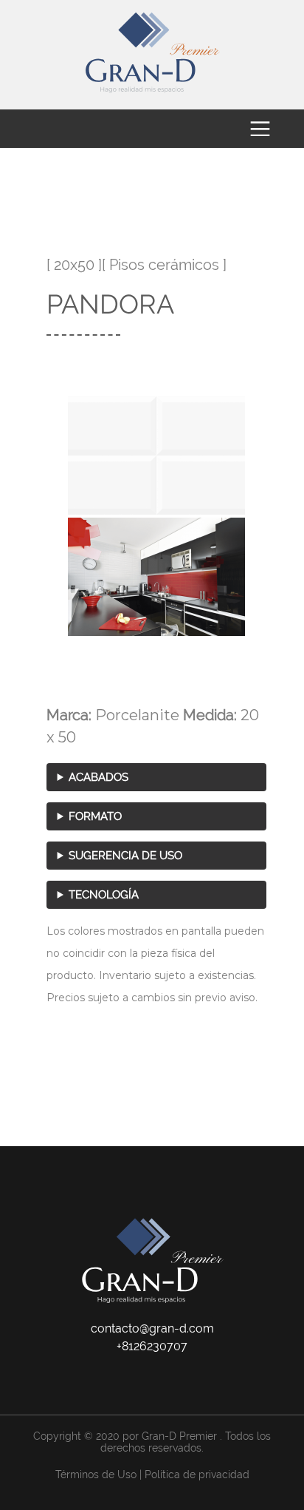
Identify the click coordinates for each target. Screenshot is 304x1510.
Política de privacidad (197, 1474)
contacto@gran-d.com (152, 1328)
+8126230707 (152, 1346)
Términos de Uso (96, 1474)
